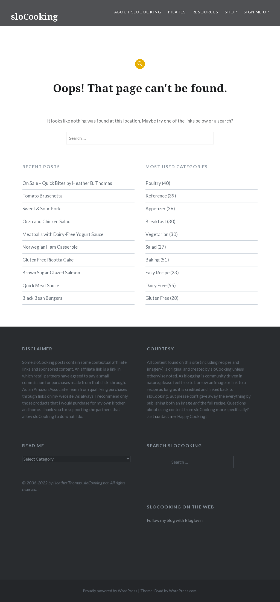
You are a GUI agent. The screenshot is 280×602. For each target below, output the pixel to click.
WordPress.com (182, 590)
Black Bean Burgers (42, 298)
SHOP (231, 12)
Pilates (177, 12)
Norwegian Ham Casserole (50, 247)
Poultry (153, 183)
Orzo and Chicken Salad (46, 221)
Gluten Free (157, 298)
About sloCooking (137, 12)
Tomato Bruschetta (42, 196)
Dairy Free (156, 285)
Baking (152, 260)
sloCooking (34, 16)
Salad (151, 247)
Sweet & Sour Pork (41, 208)
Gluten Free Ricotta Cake (48, 260)
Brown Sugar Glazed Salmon (51, 272)
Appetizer (155, 208)
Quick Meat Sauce (40, 285)
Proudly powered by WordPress (110, 590)
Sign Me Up (256, 12)
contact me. (165, 416)
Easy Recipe (157, 272)
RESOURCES (205, 12)
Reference (156, 196)
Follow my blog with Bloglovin (175, 520)
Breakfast (155, 221)
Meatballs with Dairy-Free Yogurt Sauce (62, 234)
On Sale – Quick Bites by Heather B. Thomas (67, 183)
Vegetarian (156, 234)
